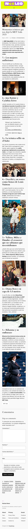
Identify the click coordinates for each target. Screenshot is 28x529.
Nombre (5, 445)
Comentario (6, 428)
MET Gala (5, 403)
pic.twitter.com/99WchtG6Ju (13, 130)
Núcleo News (6, 503)
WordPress (11, 525)
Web (3, 458)
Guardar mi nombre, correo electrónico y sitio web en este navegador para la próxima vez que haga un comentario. (14, 468)
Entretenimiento (20, 37)
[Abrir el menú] (14, 8)
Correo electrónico (8, 451)
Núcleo (13, 37)
